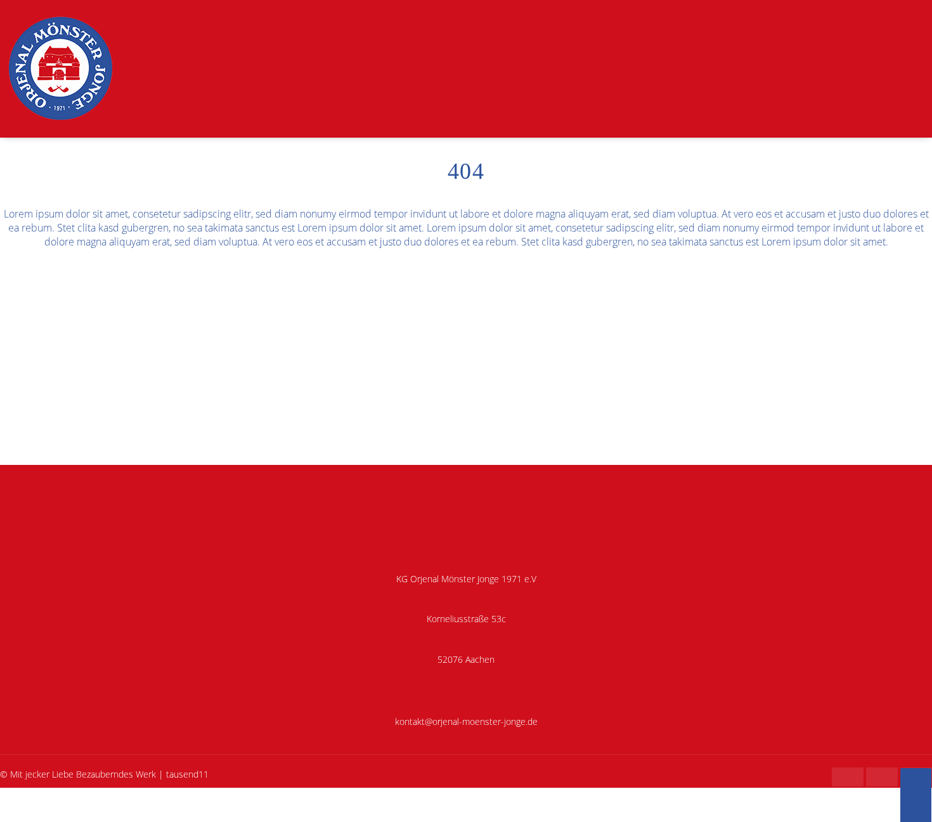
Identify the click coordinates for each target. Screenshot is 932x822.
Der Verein (536, 147)
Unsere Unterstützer (820, 147)
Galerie (687, 147)
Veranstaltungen (615, 147)
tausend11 (187, 774)
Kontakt (903, 147)
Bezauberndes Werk (116, 774)
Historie (738, 147)
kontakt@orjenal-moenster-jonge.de (466, 721)
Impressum (22, 814)
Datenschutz (80, 814)
